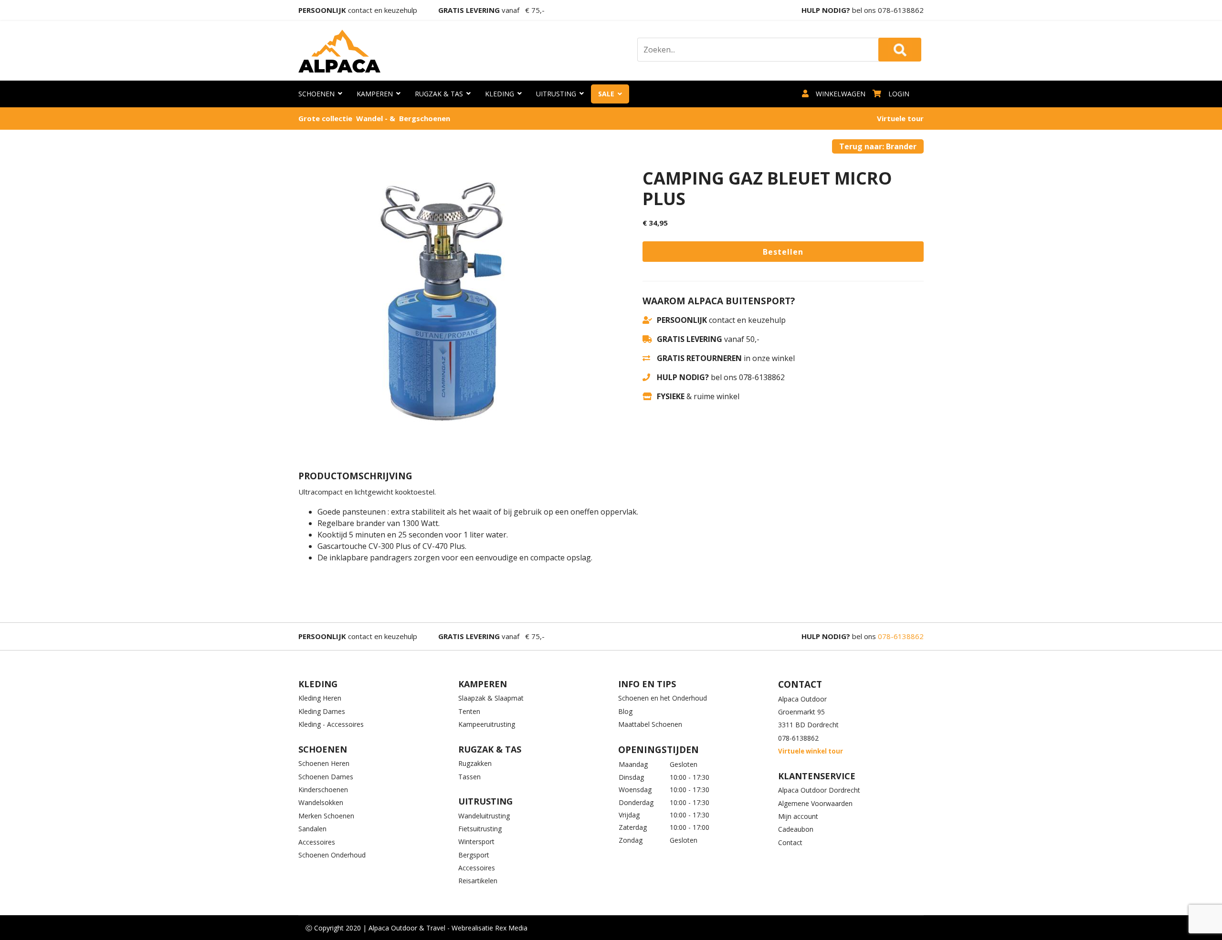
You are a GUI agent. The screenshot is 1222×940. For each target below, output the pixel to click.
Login (898, 93)
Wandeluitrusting (484, 815)
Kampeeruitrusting (486, 724)
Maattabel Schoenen (650, 724)
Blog (625, 711)
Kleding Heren (319, 697)
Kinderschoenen (323, 789)
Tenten (469, 711)
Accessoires (316, 842)
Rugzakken (475, 763)
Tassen (469, 776)
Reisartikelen (477, 880)
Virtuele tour (900, 118)
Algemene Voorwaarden (815, 803)
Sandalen (312, 828)
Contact (790, 842)
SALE (606, 93)
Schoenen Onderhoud (332, 854)
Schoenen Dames (325, 776)
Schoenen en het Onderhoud (662, 697)
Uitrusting (556, 93)
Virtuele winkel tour (810, 751)
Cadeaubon (795, 829)
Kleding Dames (321, 711)
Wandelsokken (320, 802)
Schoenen (316, 93)
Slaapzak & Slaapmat (491, 697)
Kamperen (375, 93)
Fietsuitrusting (480, 828)
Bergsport (473, 854)
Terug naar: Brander (877, 146)
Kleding (499, 93)
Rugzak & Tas (439, 93)
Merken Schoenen (326, 815)
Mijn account (798, 816)
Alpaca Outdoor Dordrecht (819, 790)
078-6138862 (901, 10)
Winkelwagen (840, 93)
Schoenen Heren (323, 763)
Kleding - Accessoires (331, 724)
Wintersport (476, 841)
